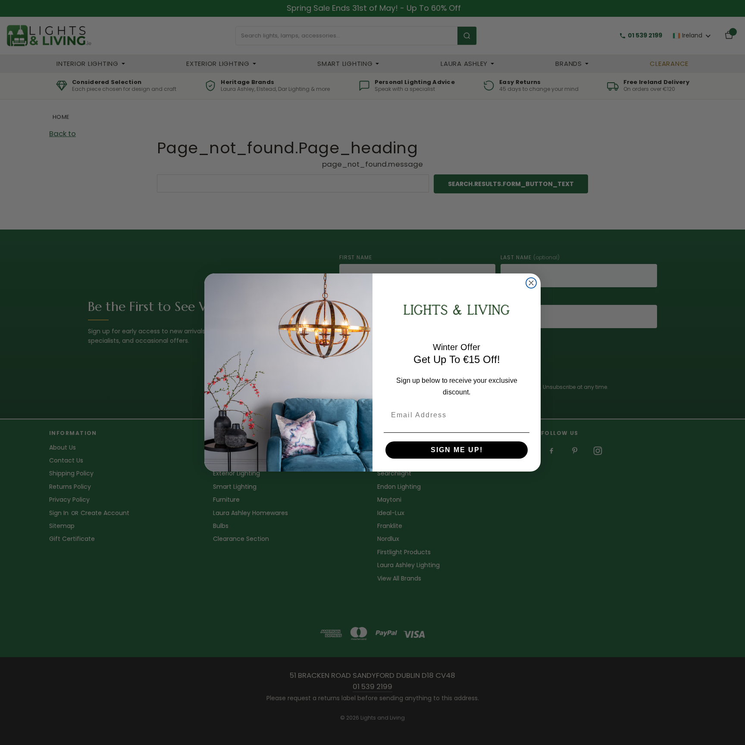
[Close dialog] (531, 283)
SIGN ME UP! (457, 449)
